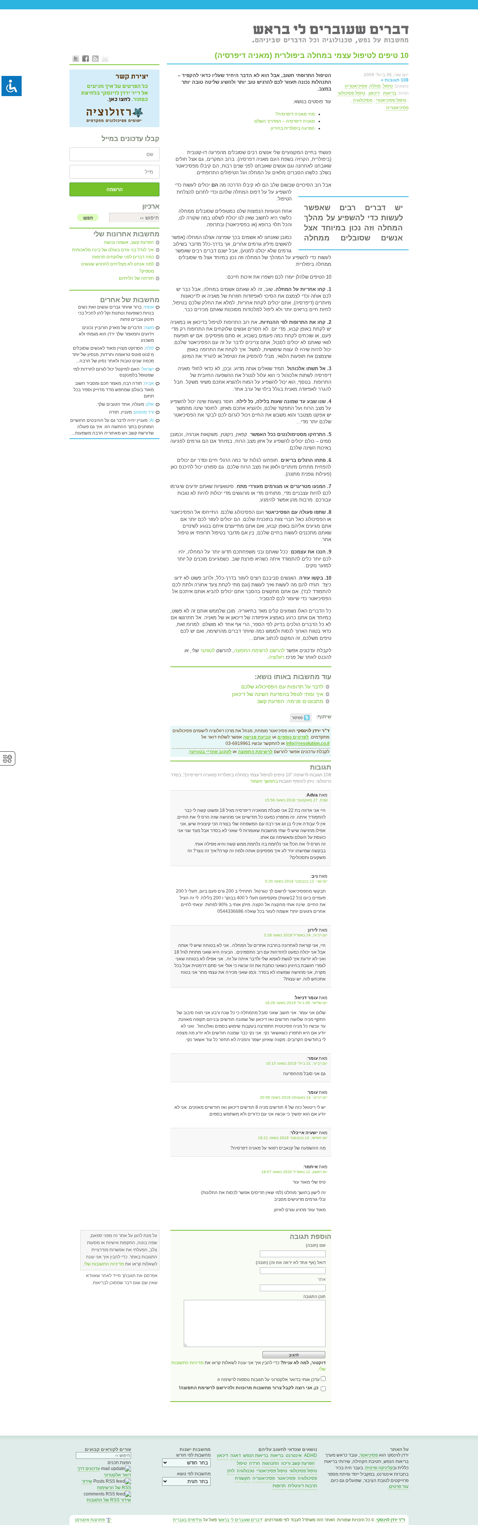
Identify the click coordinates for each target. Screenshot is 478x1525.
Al (152, 420)
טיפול (388, 86)
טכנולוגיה (245, 1470)
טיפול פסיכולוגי (351, 93)
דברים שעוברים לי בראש (240, 1520)
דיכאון (374, 93)
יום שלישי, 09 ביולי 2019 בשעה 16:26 (296, 1003)
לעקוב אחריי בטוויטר (210, 751)
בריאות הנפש (255, 1455)
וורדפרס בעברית (187, 1520)
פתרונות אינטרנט (90, 1520)
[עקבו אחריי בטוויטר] (75, 58)
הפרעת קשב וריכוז (298, 1463)
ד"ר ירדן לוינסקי (390, 1520)
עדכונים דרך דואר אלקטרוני (104, 1472)
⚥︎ (7, 759)
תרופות (279, 1485)
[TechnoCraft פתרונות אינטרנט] (109, 1521)
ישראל (148, 369)
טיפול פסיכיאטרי (391, 100)
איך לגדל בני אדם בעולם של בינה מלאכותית (113, 249)
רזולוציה (276, 657)
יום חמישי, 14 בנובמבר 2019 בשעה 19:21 (293, 1138)
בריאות (389, 93)
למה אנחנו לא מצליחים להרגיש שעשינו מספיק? (117, 267)
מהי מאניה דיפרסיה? (295, 114)
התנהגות (270, 1463)
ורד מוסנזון (144, 412)
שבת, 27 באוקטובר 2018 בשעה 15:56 (296, 800)
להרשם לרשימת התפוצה (259, 650)
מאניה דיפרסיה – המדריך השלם (284, 121)
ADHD (310, 1455)
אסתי (149, 307)
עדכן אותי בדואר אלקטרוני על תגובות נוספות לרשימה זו (268, 1379)
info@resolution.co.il (307, 743)
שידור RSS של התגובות (109, 1500)
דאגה (235, 1455)
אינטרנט (294, 1455)
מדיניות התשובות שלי (104, 1264)
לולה (149, 348)
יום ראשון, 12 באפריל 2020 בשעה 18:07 (294, 1172)
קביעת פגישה (257, 737)
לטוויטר (207, 650)
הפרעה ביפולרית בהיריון (293, 128)
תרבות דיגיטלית (302, 1485)
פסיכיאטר (369, 1455)
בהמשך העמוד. (263, 781)
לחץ (231, 1470)
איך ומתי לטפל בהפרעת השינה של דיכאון (277, 694)
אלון (150, 404)
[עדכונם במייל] (105, 58)
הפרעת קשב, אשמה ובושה (129, 242)
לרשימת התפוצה (255, 751)
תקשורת (242, 1478)
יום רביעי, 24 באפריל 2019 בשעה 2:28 (296, 935)
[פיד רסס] (95, 58)
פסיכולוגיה (362, 100)
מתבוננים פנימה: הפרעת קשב (290, 701)
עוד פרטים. (398, 1486)
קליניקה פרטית (379, 1467)
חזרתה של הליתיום (136, 278)
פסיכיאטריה (356, 86)
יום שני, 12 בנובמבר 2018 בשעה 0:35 (296, 881)
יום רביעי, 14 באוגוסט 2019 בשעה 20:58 (294, 1097)
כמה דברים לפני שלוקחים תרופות (123, 257)
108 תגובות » (395, 80)
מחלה (375, 86)
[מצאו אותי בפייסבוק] (85, 58)
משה (149, 327)
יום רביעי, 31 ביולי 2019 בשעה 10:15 (297, 1063)
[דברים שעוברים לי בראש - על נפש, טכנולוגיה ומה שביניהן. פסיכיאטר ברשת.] (330, 33)
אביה (149, 383)
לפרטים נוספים (293, 737)
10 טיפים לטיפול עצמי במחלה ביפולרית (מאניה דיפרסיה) (312, 55)
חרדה (254, 1463)
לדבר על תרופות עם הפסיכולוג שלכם (282, 687)
